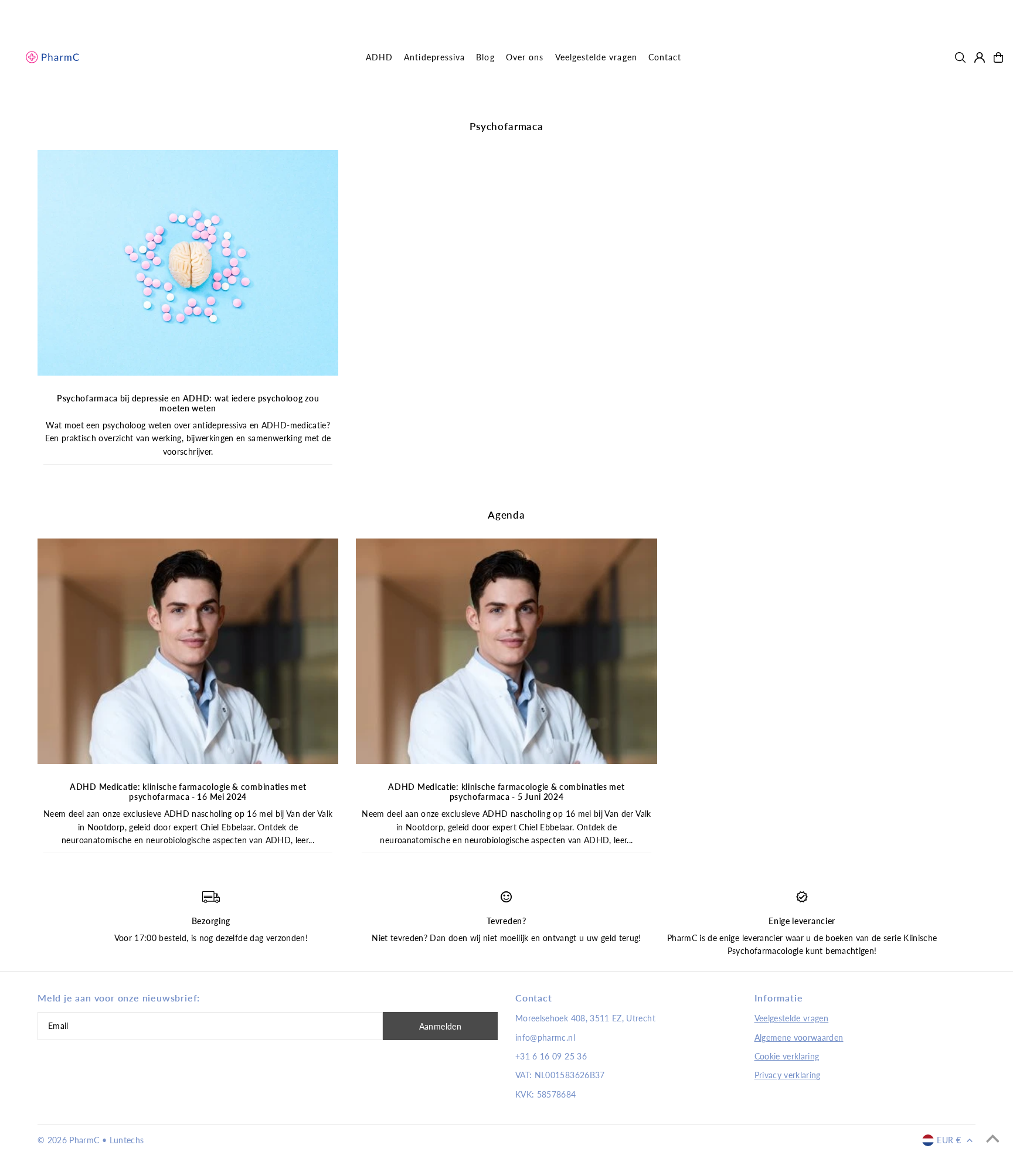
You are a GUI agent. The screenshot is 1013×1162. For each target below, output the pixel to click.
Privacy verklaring (787, 1075)
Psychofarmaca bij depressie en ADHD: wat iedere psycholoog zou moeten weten (188, 403)
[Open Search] (960, 57)
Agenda (506, 515)
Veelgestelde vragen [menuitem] (596, 57)
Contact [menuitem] (664, 57)
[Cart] (998, 57)
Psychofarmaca (506, 126)
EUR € (949, 1140)
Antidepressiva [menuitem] (434, 57)
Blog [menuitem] (485, 57)
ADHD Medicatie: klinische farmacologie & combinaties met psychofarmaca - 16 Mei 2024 (188, 792)
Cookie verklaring (787, 1056)
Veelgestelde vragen (791, 1018)
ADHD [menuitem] (379, 57)
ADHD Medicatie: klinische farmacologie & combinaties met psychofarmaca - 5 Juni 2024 (506, 792)
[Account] (979, 57)
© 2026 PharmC (69, 1140)
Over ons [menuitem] (524, 57)
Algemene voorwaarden (799, 1037)
